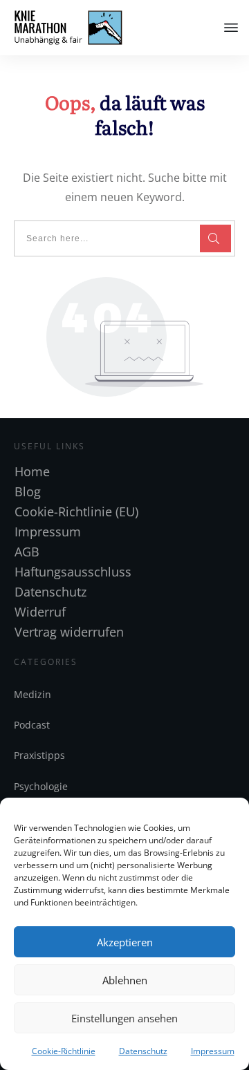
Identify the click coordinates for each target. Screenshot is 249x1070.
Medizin (32, 694)
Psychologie (41, 786)
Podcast (32, 724)
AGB (27, 551)
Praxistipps (39, 755)
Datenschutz (143, 1051)
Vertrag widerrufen (69, 631)
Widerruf (40, 611)
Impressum (212, 1051)
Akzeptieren (125, 942)
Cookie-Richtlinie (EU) (76, 511)
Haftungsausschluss (73, 571)
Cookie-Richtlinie (63, 1051)
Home (32, 471)
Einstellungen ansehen (124, 1018)
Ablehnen (124, 980)
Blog (28, 491)
